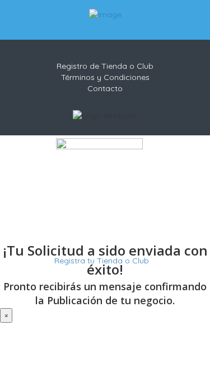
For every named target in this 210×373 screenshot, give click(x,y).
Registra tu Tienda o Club (100, 261)
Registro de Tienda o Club (105, 66)
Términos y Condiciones (105, 77)
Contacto (105, 88)
